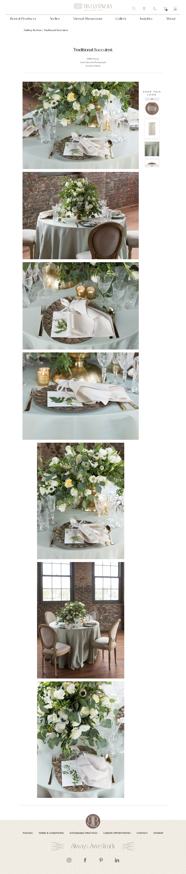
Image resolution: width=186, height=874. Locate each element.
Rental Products (23, 18)
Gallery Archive (33, 30)
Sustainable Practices (84, 833)
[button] (152, 99)
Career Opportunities (117, 833)
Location (144, 9)
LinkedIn (117, 860)
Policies (28, 833)
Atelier (55, 18)
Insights (146, 18)
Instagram (69, 860)
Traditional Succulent (56, 30)
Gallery (121, 18)
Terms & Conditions (51, 833)
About (171, 18)
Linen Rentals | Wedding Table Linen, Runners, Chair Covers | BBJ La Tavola (93, 7)
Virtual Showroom (87, 18)
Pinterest (101, 860)
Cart (165, 9)
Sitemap (158, 833)
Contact (155, 9)
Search (134, 9)
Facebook (85, 860)
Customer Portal (175, 9)
